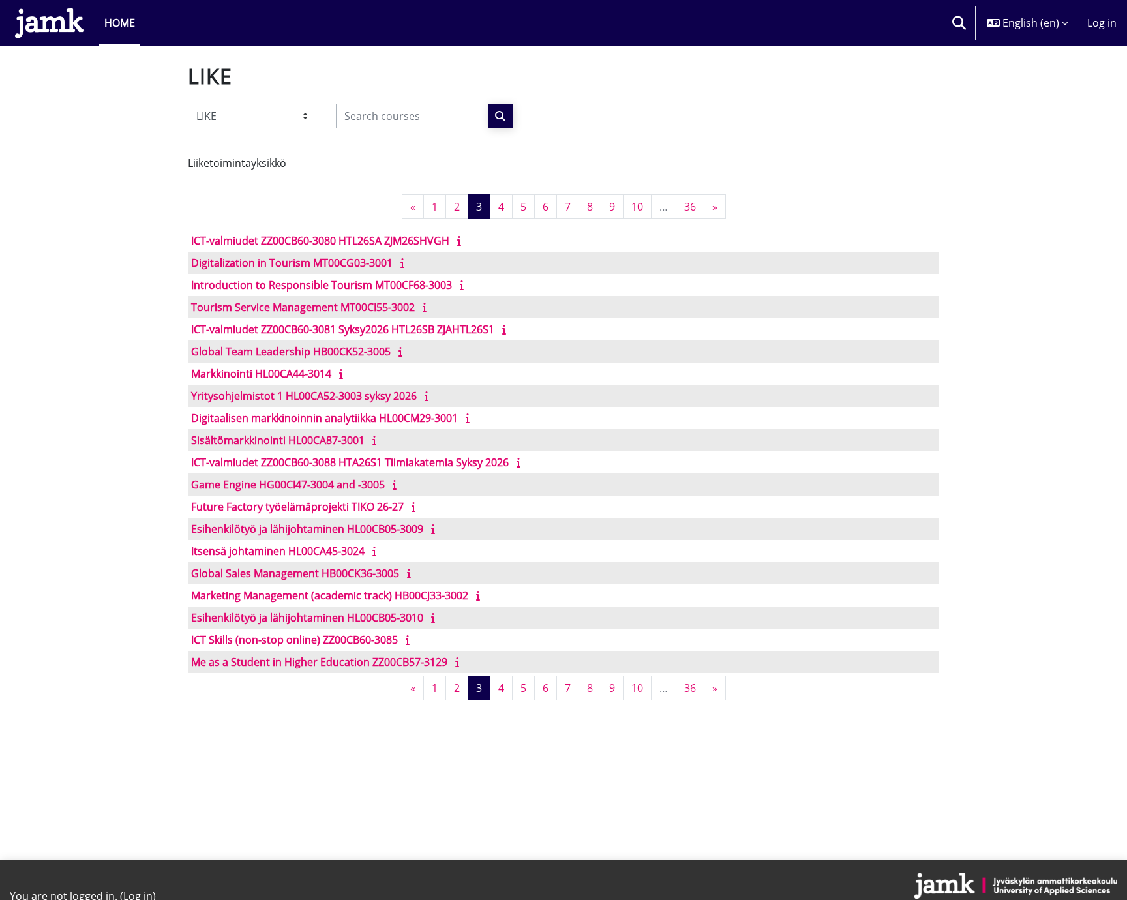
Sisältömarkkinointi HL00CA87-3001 (278, 440)
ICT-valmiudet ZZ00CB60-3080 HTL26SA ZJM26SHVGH (320, 240)
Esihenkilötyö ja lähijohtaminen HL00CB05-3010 (307, 617)
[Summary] (462, 240)
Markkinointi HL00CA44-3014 (261, 374)
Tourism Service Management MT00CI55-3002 (303, 307)
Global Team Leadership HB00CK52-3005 (291, 351)
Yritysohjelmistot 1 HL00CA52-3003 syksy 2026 (304, 396)
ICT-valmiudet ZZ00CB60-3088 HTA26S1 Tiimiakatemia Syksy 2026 (350, 462)
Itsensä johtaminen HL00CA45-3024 (278, 551)
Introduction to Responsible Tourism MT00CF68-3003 (321, 285)
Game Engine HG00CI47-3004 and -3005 (288, 484)
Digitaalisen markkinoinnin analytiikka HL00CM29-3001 (324, 418)
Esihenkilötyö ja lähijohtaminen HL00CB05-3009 (307, 529)
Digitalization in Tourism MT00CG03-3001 (292, 263)
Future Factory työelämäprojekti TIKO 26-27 (297, 507)
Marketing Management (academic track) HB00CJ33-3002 (329, 595)
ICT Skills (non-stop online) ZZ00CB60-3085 (294, 640)
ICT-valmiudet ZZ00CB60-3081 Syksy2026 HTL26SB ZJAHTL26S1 (342, 329)
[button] (958, 23)
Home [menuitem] (119, 23)
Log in (1102, 23)
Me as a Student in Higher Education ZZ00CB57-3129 (319, 662)
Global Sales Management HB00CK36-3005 (295, 573)
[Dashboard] (49, 22)
